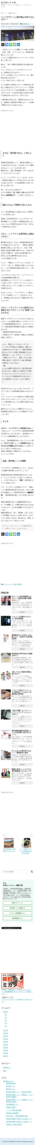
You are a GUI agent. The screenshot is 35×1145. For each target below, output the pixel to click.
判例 (14, 584)
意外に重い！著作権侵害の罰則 (17, 1116)
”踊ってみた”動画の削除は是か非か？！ (22, 673)
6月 (6, 1017)
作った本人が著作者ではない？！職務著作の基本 (22, 752)
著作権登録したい (17, 918)
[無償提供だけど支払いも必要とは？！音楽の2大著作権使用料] (6, 639)
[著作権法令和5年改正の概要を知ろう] (6, 658)
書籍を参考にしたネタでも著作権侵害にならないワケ (22, 770)
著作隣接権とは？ (12, 1104)
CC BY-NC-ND (6, 1141)
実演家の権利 (10, 1107)
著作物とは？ (10, 1086)
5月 (6, 1020)
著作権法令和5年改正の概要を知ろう (22, 654)
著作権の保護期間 (12, 1113)
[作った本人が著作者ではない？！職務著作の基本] (6, 755)
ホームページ (7, 584)
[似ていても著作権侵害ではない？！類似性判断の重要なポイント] (6, 600)
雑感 (4, 1071)
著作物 (19, 584)
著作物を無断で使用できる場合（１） (19, 1119)
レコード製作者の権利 (14, 1110)
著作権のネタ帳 (8, 2)
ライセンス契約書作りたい (17, 913)
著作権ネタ (26, 24)
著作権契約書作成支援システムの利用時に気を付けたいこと (22, 732)
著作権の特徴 (10, 1083)
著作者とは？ (10, 1089)
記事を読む (22, 612)
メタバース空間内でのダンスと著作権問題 (22, 618)
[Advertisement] (17, 129)
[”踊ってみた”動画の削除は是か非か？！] (6, 676)
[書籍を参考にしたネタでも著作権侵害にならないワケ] (6, 773)
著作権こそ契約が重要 (14, 1124)
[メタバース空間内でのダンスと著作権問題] (6, 621)
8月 (6, 1014)
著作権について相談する (17, 908)
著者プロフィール (17, 903)
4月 (6, 1023)
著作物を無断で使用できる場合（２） (19, 1122)
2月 (6, 1026)
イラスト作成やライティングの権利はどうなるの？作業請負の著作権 (22, 692)
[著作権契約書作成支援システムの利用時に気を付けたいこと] (6, 735)
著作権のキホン (8, 1081)
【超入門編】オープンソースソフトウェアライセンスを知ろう (22, 712)
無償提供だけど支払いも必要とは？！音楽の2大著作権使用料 (22, 637)
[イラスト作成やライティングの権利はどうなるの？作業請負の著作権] (6, 694)
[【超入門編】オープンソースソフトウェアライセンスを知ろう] (6, 714)
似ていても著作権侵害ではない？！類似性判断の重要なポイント (22, 598)
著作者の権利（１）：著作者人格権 (18, 1092)
